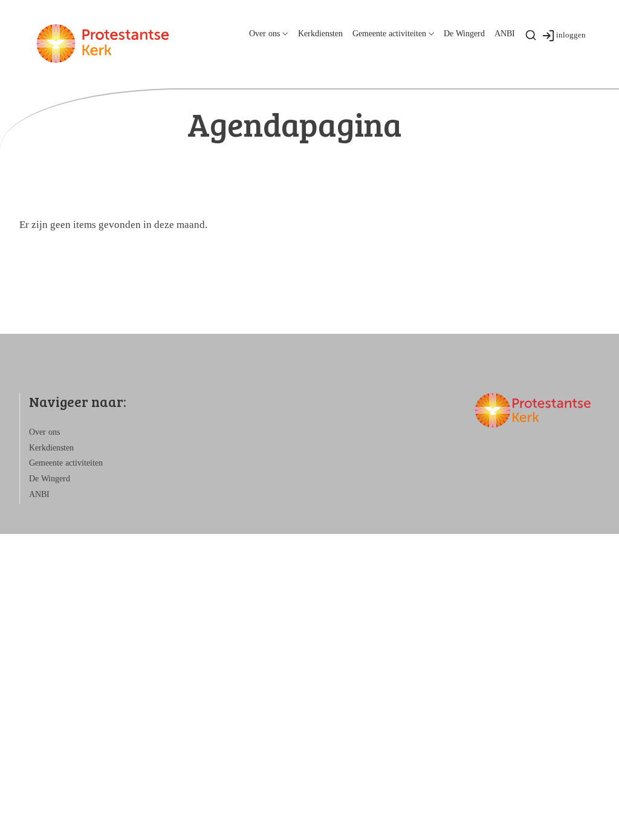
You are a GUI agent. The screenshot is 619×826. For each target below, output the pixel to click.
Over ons (264, 33)
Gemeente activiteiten (389, 33)
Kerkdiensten (320, 33)
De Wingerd (464, 33)
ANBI (504, 33)
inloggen (571, 34)
